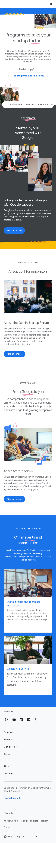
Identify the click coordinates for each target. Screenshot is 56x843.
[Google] (8, 813)
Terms (7, 827)
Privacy (44, 821)
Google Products (29, 821)
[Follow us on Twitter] (36, 719)
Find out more (14, 230)
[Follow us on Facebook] (29, 719)
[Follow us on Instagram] (7, 719)
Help (10, 836)
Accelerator (16, 104)
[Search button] (51, 4)
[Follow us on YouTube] (14, 719)
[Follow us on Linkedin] (21, 719)
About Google (11, 821)
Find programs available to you (28, 76)
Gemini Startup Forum (37, 104)
